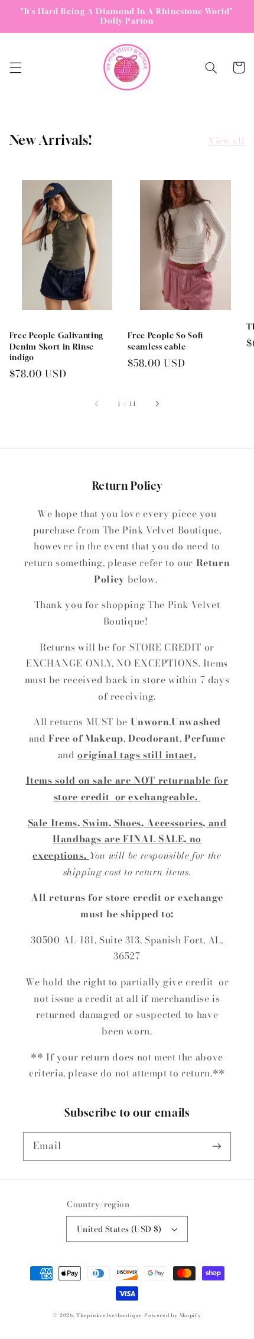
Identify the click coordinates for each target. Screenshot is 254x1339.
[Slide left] (97, 404)
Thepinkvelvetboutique (109, 1315)
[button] (15, 67)
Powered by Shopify (172, 1315)
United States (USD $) (119, 1229)
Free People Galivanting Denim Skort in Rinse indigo (56, 346)
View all (227, 140)
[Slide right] (157, 404)
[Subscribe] (216, 1146)
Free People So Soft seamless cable (166, 341)
